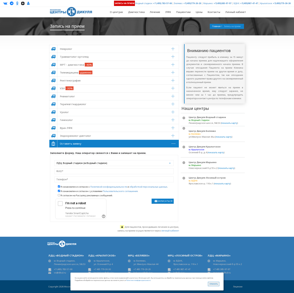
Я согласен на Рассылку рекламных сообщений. (87, 195)
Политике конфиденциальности (138, 280)
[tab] (114, 49)
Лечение (155, 12)
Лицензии (237, 286)
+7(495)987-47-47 (249, 3)
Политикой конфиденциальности (108, 186)
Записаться (165, 201)
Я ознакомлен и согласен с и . (114, 186)
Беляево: (178, 3)
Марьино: (208, 3)
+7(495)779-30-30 (282, 3)
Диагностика (136, 12)
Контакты (214, 12)
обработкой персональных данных (148, 186)
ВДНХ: (237, 3)
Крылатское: (266, 3)
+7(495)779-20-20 (192, 3)
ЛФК (168, 12)
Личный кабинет (235, 12)
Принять (213, 284)
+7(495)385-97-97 (222, 3)
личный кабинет (170, 230)
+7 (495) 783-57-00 (162, 3)
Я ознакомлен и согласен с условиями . (99, 191)
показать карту (229, 122)
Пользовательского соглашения (120, 191)
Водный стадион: (144, 3)
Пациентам (183, 12)
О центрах (116, 12)
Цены (199, 12)
